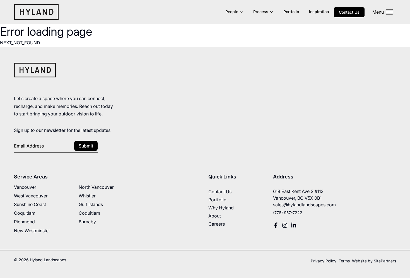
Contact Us (349, 12)
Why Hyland (221, 208)
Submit (86, 146)
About (214, 216)
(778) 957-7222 (287, 212)
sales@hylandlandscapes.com (304, 204)
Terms (344, 260)
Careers (216, 224)
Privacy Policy (323, 260)
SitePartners (385, 260)
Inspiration (319, 11)
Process (260, 11)
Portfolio (291, 11)
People (231, 11)
